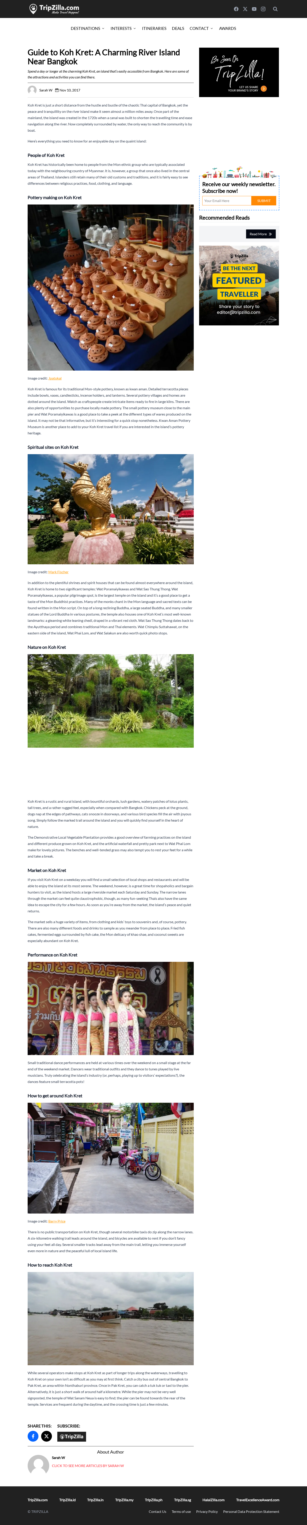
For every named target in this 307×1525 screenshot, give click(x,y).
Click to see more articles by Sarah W (88, 1465)
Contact (199, 28)
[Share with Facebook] (33, 1436)
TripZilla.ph (153, 1500)
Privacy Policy (207, 1511)
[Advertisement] (111, 773)
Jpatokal (55, 378)
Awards (227, 28)
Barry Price (56, 1221)
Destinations (85, 28)
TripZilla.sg (182, 1500)
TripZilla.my (124, 1500)
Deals (178, 28)
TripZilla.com (38, 1500)
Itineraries (154, 28)
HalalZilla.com (213, 1500)
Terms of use (181, 1511)
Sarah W (58, 1457)
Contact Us (157, 1511)
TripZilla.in (95, 1500)
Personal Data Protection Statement (251, 1511)
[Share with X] (46, 1436)
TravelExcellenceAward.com (257, 1500)
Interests (121, 28)
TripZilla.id (67, 1500)
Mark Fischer (58, 572)
